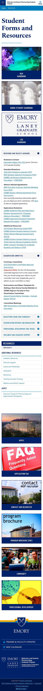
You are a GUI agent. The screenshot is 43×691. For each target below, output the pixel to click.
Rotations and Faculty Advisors (17, 153)
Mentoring (7, 375)
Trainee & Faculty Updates (20, 641)
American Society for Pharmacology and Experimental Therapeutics (17, 395)
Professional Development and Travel (19, 329)
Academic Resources (10, 358)
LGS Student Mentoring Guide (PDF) (18, 228)
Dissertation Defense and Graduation (19, 323)
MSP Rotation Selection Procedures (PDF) (20, 175)
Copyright (37, 683)
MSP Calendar (14, 647)
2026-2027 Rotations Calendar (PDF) (18, 172)
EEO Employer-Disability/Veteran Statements (17, 683)
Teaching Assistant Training (13, 379)
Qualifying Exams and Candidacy (17, 317)
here (36, 201)
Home (4, 8)
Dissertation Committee (13, 256)
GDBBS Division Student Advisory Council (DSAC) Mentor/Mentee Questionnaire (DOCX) (20, 234)
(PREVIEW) (18, 180)
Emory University (26, 681)
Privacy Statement (22, 686)
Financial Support (9, 362)
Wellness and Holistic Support (13, 383)
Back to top (21, 689)
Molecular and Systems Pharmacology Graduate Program (21, 2)
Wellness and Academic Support (17, 335)
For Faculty (7, 348)
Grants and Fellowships (11, 367)
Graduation (7, 371)
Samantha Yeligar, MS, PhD (14, 162)
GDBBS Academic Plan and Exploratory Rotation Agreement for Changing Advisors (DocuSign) (19, 213)
